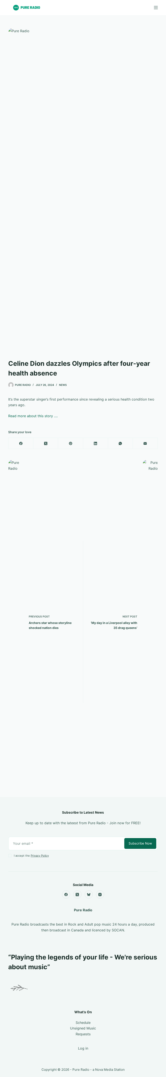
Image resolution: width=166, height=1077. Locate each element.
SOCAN (118, 930)
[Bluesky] (89, 894)
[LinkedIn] (95, 443)
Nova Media (104, 1069)
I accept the (31, 855)
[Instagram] (100, 894)
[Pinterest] (70, 443)
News (63, 385)
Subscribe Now (140, 843)
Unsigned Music (83, 1028)
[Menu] (156, 8)
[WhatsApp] (120, 443)
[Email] (145, 443)
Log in (83, 1048)
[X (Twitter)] (45, 443)
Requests (83, 1034)
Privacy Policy (40, 855)
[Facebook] (20, 443)
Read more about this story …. (33, 416)
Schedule (83, 1022)
